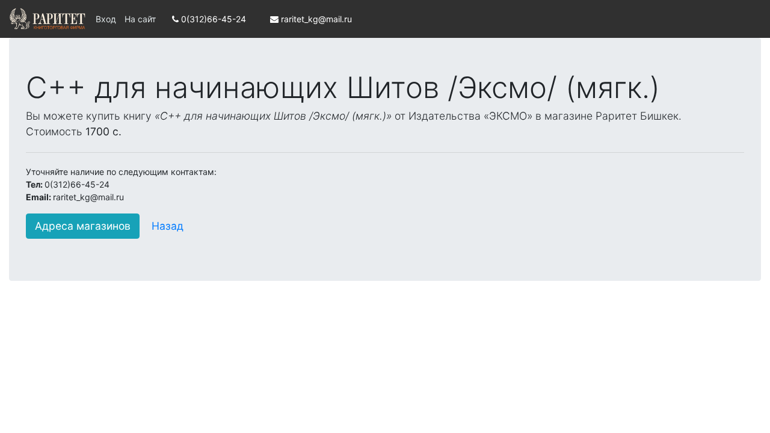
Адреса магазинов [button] (83, 226)
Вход (106, 19)
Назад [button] (167, 226)
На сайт (140, 19)
